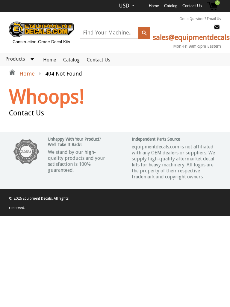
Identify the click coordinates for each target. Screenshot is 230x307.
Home (154, 6)
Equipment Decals (37, 198)
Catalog (170, 6)
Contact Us (192, 6)
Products (15, 59)
